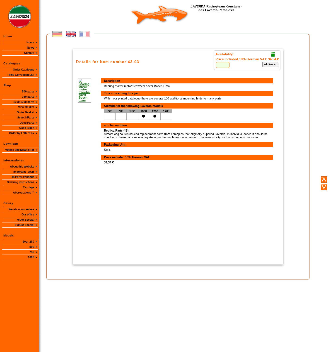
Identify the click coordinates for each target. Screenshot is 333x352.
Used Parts (27, 122)
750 (31, 252)
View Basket (26, 107)
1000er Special (24, 225)
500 (31, 246)
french (84, 34)
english (71, 34)
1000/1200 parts (23, 102)
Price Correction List (20, 74)
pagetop (324, 179)
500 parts (28, 91)
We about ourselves (21, 209)
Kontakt (29, 52)
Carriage (28, 187)
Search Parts (25, 117)
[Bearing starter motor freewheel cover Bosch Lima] (78, 90)
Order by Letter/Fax (21, 133)
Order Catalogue (23, 69)
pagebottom (324, 187)
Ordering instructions (20, 182)
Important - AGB (23, 171)
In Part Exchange (23, 177)
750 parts (28, 96)
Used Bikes (26, 128)
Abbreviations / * (23, 192)
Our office (28, 214)
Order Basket (25, 112)
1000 (31, 257)
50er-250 (28, 241)
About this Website (22, 166)
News (30, 47)
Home (30, 42)
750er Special (25, 219)
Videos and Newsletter (19, 149)
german (57, 34)
